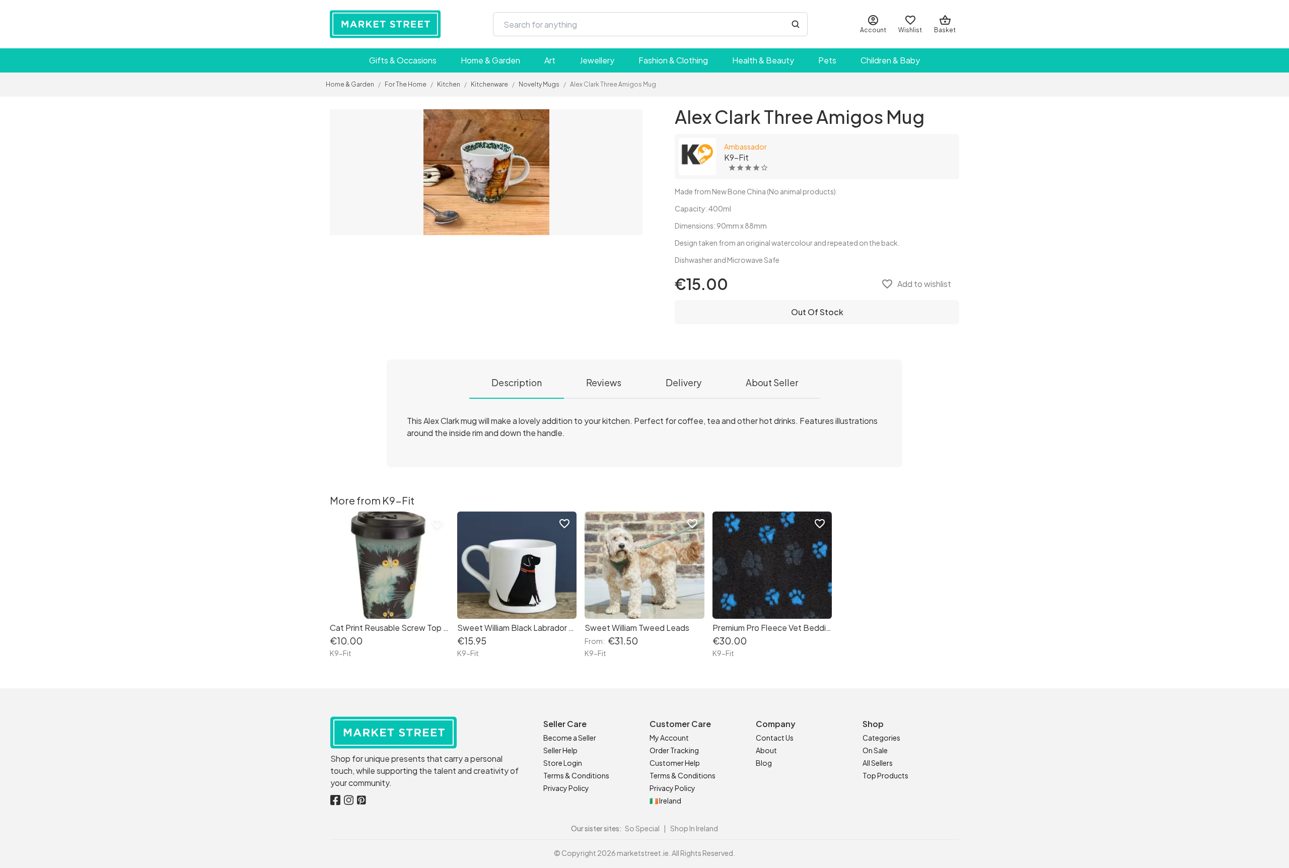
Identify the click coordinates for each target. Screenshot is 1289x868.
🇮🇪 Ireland (665, 800)
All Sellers (878, 762)
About (766, 750)
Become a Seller (569, 737)
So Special (642, 828)
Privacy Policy (566, 787)
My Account (669, 737)
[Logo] (385, 24)
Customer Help (675, 762)
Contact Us (775, 737)
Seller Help (560, 750)
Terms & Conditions (576, 775)
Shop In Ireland (694, 828)
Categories (881, 737)
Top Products (885, 775)
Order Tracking (674, 750)
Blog (764, 762)
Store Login (562, 762)
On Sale (875, 750)
